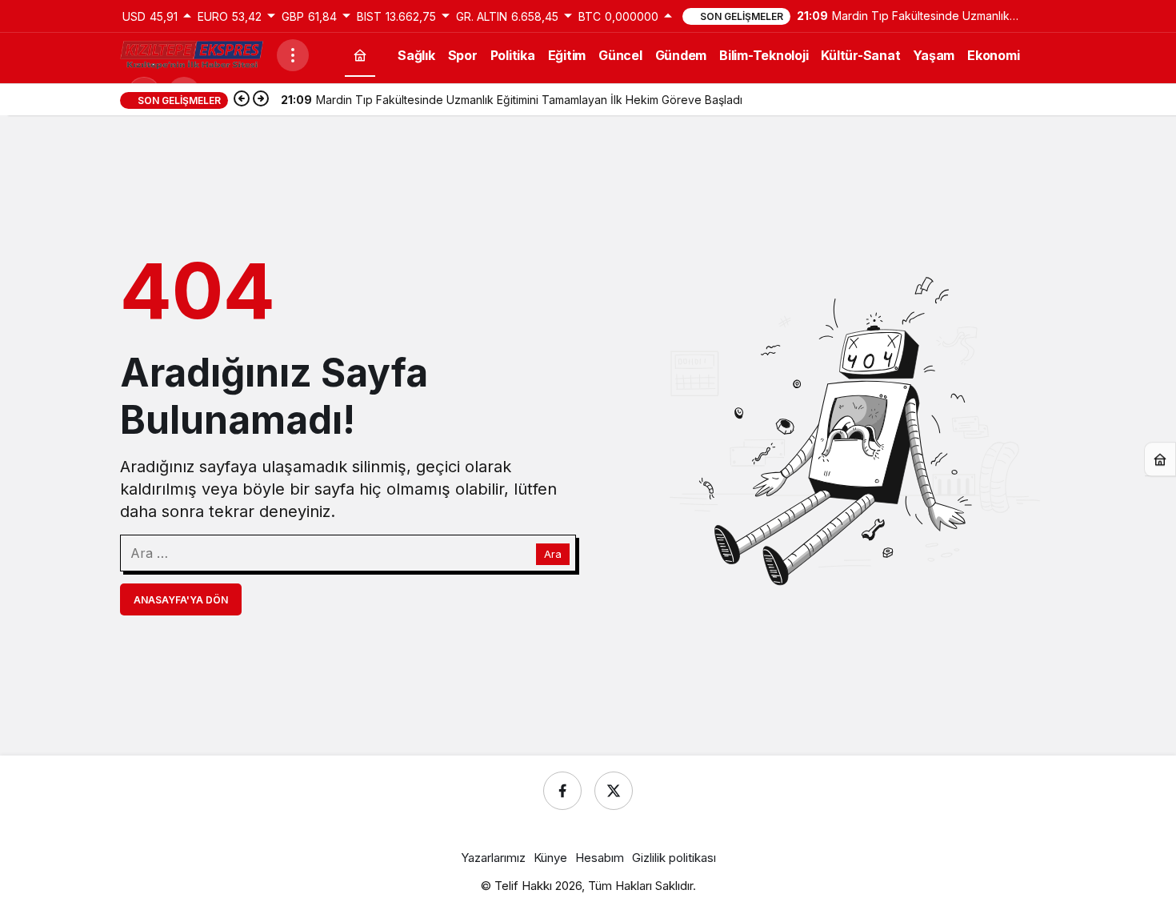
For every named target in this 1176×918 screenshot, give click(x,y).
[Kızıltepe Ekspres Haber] (192, 54)
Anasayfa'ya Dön (181, 600)
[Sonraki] (260, 100)
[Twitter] (613, 791)
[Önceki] (241, 100)
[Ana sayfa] (360, 55)
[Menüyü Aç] (293, 55)
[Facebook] (562, 791)
